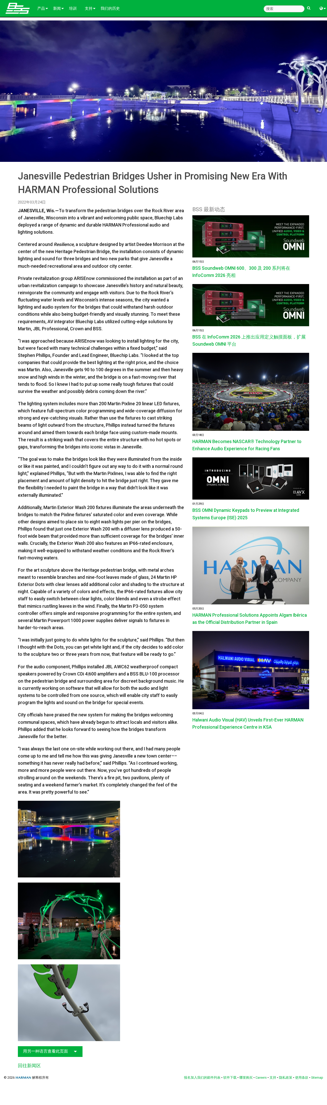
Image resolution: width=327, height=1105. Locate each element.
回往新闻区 (29, 1065)
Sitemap (317, 1077)
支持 (88, 8)
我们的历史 (110, 8)
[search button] (309, 5)
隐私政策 (285, 1077)
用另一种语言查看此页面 (45, 1051)
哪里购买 (246, 1077)
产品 (41, 8)
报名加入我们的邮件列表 (202, 1077)
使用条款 (301, 1077)
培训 (73, 8)
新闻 (57, 8)
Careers (261, 1077)
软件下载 (230, 1077)
